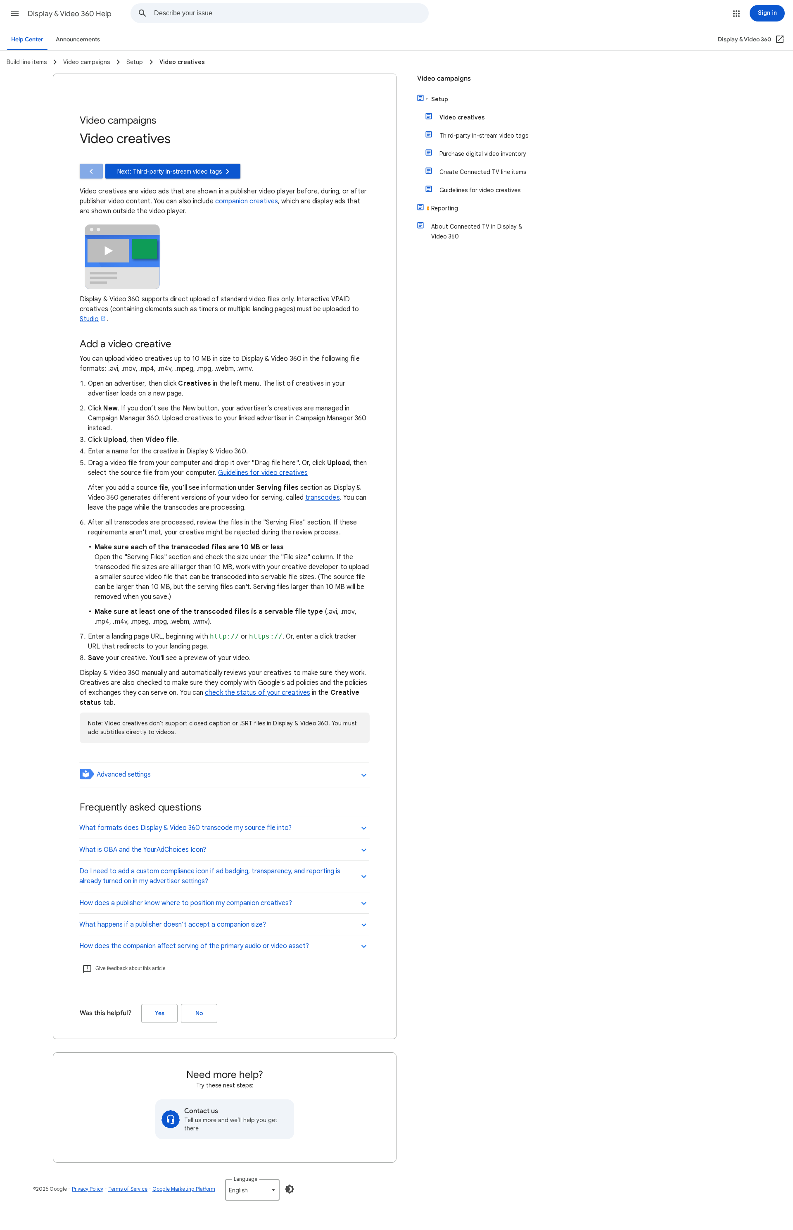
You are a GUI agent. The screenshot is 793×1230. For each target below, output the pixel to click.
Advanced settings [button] (123, 774)
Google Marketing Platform (183, 1189)
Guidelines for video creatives (262, 473)
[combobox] (291, 13)
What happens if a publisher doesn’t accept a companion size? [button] (172, 924)
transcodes (322, 497)
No (199, 1013)
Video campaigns (444, 78)
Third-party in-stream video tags (483, 135)
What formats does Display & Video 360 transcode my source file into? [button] (185, 828)
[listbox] (252, 1190)
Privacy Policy (87, 1189)
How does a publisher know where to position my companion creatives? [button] (185, 903)
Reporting (444, 208)
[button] (15, 13)
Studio (89, 319)
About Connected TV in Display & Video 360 (476, 231)
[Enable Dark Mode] (289, 1189)
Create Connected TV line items (482, 172)
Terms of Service (127, 1189)
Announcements (78, 39)
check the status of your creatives (257, 693)
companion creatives (246, 201)
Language (245, 1179)
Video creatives (462, 117)
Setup (439, 99)
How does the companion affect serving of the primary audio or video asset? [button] (194, 946)
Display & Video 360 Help (70, 13)
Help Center (27, 39)
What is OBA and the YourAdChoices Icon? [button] (142, 850)
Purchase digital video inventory (482, 153)
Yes (159, 1013)
